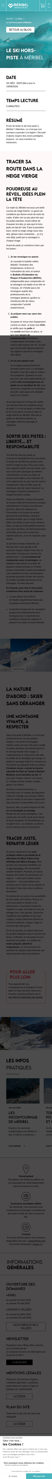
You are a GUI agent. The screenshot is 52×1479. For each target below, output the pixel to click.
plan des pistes (16, 868)
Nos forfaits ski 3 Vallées (26, 1326)
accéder (19, 1396)
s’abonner (19, 1362)
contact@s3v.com (36, 1241)
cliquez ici (37, 1244)
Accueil (9, 18)
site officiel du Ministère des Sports (25, 997)
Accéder (19, 1423)
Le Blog (19, 18)
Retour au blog (20, 29)
